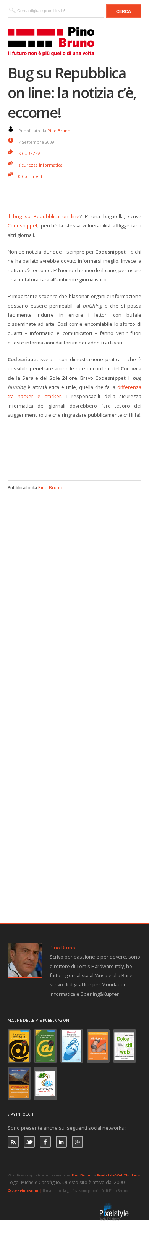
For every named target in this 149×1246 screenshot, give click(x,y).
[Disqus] (74, 592)
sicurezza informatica (40, 165)
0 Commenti (31, 176)
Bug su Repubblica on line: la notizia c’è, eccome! (72, 92)
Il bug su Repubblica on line (43, 216)
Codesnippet (22, 225)
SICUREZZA (29, 153)
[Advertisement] (78, 438)
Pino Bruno (58, 130)
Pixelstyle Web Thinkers (118, 1175)
